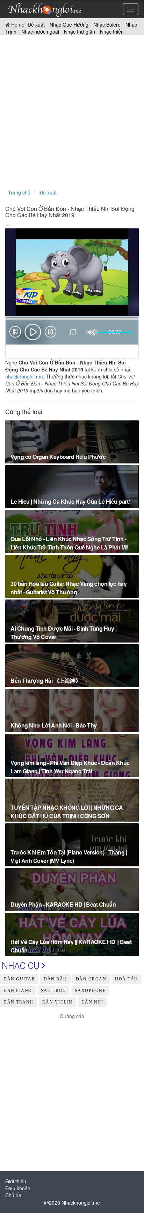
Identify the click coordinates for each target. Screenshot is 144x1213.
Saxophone (90, 990)
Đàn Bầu (55, 979)
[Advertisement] (72, 110)
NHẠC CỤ (22, 965)
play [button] (32, 332)
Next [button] (51, 333)
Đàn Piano (17, 990)
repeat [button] (73, 333)
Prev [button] (15, 333)
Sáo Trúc (53, 990)
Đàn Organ (91, 979)
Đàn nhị (92, 1002)
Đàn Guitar (19, 979)
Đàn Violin (57, 1002)
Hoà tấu (126, 979)
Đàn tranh (18, 1002)
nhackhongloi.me (24, 376)
